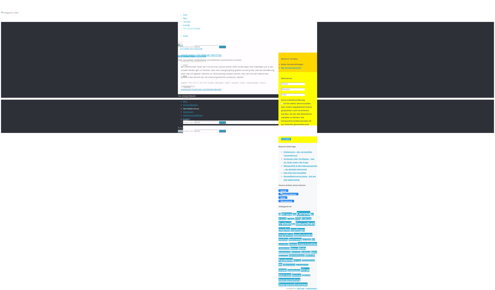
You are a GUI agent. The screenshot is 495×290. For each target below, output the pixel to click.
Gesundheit (305, 223)
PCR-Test (297, 260)
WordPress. (312, 288)
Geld (293, 224)
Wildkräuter (306, 275)
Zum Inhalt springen (186, 56)
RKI (280, 264)
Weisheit (296, 275)
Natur (314, 252)
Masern (294, 248)
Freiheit (284, 223)
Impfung (283, 239)
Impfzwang (295, 239)
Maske (302, 248)
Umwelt (282, 270)
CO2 (294, 214)
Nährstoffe (310, 256)
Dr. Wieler (290, 219)
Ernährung (306, 218)
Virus (305, 269)
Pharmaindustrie (308, 261)
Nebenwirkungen (297, 255)
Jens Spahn (306, 240)
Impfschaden (303, 235)
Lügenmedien (307, 244)
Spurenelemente (302, 265)
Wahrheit (284, 275)
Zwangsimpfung (289, 279)
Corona (303, 213)
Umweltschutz (293, 270)
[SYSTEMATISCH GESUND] (190, 48)
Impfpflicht (285, 235)
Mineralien (295, 252)
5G (279, 214)
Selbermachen (289, 265)
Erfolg (298, 218)
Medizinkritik (284, 252)
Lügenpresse (284, 248)
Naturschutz (283, 256)
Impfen (284, 229)
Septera (300, 288)
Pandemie (285, 260)
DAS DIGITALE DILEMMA (295, 172)
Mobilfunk (306, 252)
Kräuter (293, 244)
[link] (185, 35)
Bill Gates (286, 214)
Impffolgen (298, 229)
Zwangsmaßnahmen (293, 284)
